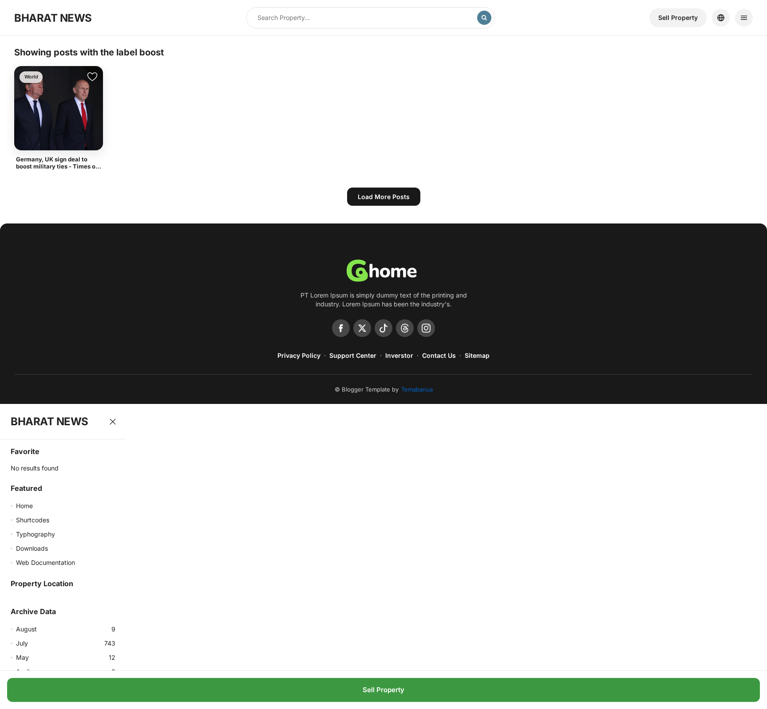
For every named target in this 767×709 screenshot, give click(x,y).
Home (24, 505)
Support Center (352, 355)
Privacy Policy (298, 355)
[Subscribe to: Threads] (405, 328)
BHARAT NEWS (53, 18)
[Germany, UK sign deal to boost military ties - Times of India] (58, 108)
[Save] (92, 76)
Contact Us (439, 355)
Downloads (32, 548)
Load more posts (384, 196)
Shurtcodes (32, 520)
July (65, 643)
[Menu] (744, 18)
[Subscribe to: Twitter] (362, 328)
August (65, 629)
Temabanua (417, 389)
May (65, 657)
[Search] (484, 18)
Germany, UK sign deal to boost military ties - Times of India (57, 166)
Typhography (35, 534)
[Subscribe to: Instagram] (426, 328)
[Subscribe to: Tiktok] (383, 328)
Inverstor (399, 355)
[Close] (113, 422)
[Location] (721, 18)
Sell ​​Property (678, 17)
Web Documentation (45, 562)
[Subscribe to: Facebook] (341, 328)
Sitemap (477, 355)
